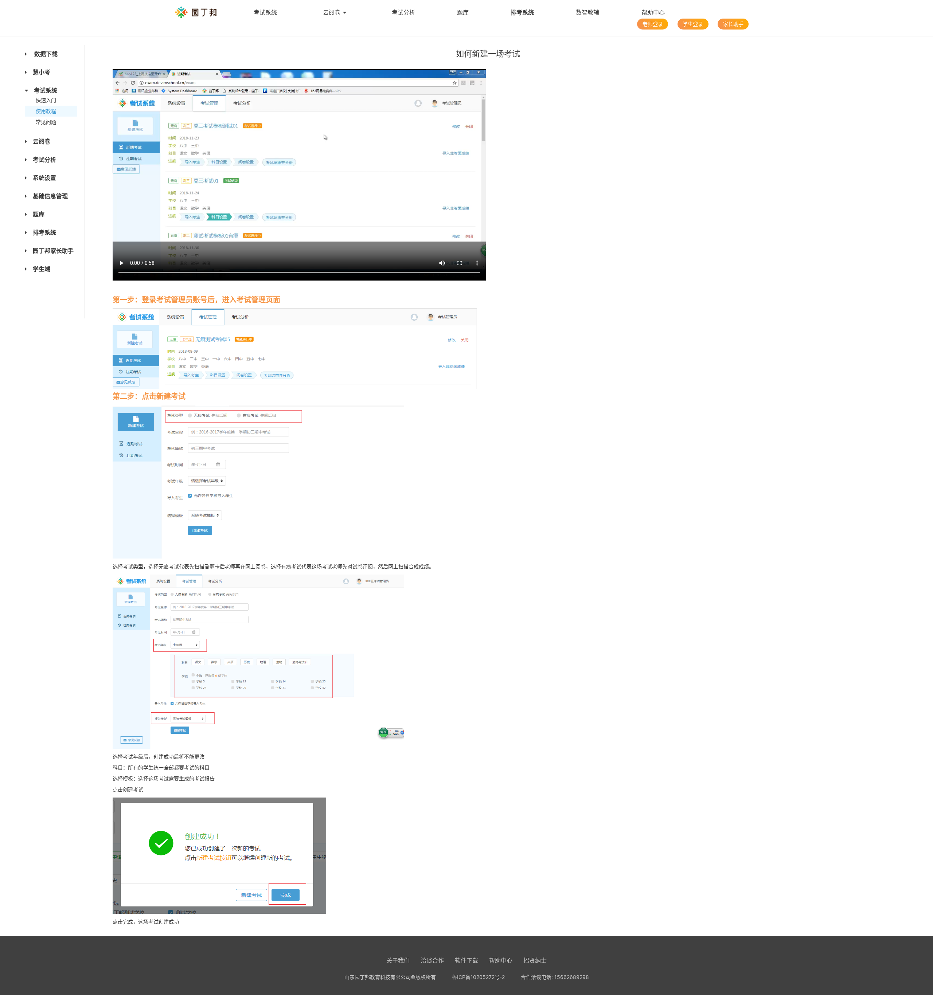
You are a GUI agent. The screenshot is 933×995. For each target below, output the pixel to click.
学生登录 (693, 24)
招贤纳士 (535, 960)
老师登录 (653, 24)
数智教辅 (587, 12)
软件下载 (466, 960)
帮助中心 (653, 12)
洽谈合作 (432, 960)
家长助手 (733, 24)
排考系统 (522, 12)
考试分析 (403, 12)
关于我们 (398, 960)
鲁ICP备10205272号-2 (478, 977)
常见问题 (46, 122)
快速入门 (46, 100)
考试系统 (265, 12)
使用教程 (46, 111)
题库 (463, 12)
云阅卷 (331, 12)
